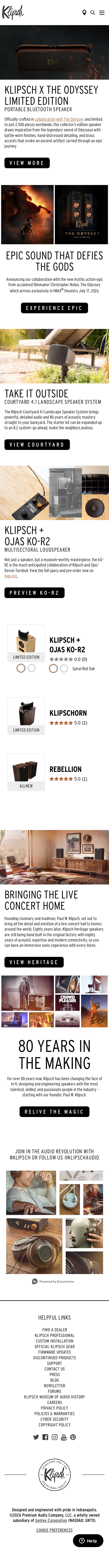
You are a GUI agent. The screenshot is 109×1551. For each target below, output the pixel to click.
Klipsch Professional (55, 1335)
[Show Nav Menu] (102, 12)
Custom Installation (55, 1340)
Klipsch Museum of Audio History (54, 1396)
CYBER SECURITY (54, 1419)
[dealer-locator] (84, 12)
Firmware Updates (54, 1352)
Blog (54, 1379)
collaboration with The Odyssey (59, 119)
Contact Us (54, 1368)
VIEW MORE (27, 163)
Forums (54, 1391)
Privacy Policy (54, 1407)
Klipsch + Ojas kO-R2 (67, 645)
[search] (93, 12)
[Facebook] (45, 1437)
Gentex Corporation (51, 1520)
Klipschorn (68, 713)
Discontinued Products (54, 1357)
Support (54, 1363)
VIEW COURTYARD (37, 445)
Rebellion (65, 769)
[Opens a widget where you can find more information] (88, 1541)
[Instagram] (55, 1437)
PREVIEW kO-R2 (35, 593)
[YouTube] (64, 1437)
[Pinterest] (73, 1437)
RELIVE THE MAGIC (54, 1112)
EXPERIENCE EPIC (54, 308)
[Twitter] (36, 1437)
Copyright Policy (55, 1424)
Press (54, 1374)
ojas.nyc (10, 575)
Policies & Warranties (54, 1413)
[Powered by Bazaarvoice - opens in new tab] (53, 1282)
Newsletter (54, 1385)
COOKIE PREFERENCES (54, 1530)
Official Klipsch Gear (55, 1346)
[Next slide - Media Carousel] (99, 1221)
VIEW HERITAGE (34, 962)
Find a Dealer (54, 1329)
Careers (54, 1402)
